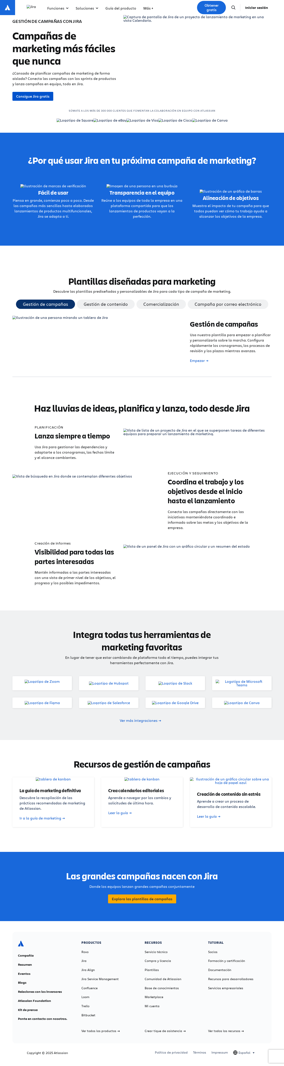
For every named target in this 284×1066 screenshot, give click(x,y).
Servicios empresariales (225, 988)
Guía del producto (120, 8)
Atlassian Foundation (34, 1001)
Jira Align (88, 970)
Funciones (55, 8)
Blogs (22, 982)
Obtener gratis (212, 7)
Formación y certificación (226, 961)
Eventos (24, 973)
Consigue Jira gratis (32, 96)
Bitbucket (88, 1015)
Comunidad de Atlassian (163, 979)
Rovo (85, 952)
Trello (85, 1006)
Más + (148, 8)
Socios (212, 952)
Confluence (89, 988)
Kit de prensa (28, 1010)
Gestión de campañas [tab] (45, 304)
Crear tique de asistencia (163, 1031)
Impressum (219, 1052)
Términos (199, 1052)
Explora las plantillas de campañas (142, 898)
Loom (85, 997)
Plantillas (152, 970)
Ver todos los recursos (224, 1031)
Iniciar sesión (256, 7)
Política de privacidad (171, 1052)
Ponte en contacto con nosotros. (42, 1019)
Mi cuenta (152, 1006)
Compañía (26, 955)
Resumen (25, 964)
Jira (84, 961)
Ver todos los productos (98, 1031)
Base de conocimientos (162, 988)
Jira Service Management (100, 979)
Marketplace (154, 997)
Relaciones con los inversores (40, 991)
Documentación (219, 970)
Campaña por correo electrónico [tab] (228, 304)
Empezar (197, 360)
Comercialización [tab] (161, 304)
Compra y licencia (158, 961)
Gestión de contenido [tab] (106, 304)
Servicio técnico (156, 952)
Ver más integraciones (139, 720)
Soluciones (85, 8)
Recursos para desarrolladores (230, 979)
